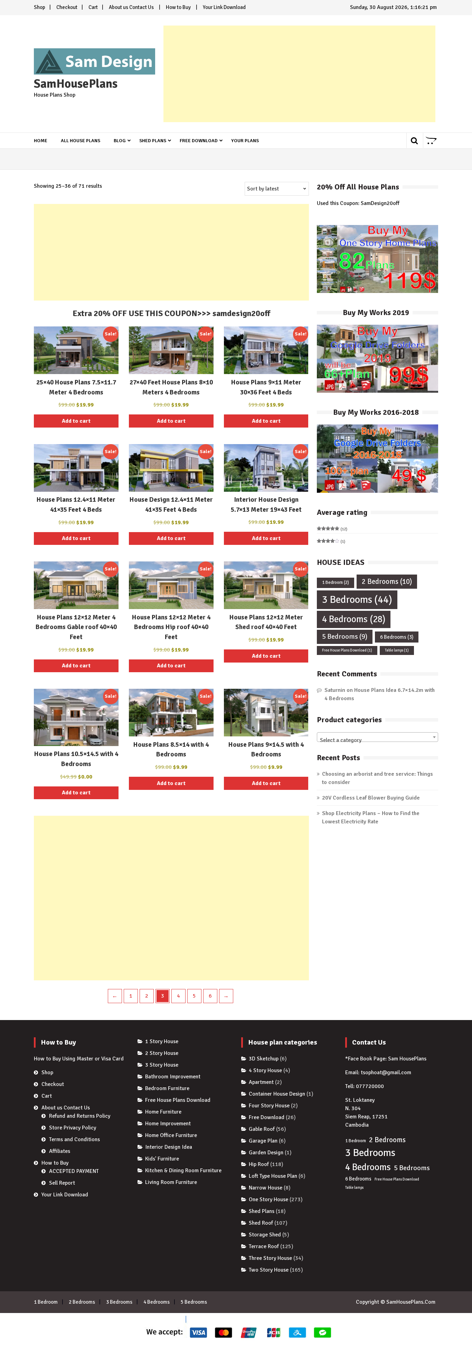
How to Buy (178, 7)
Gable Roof (262, 1129)
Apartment (261, 1082)
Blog (120, 141)
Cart (93, 7)
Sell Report (62, 1182)
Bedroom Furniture (167, 1088)
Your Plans (245, 141)
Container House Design (277, 1093)
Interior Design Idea (168, 1147)
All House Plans (80, 141)
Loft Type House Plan (273, 1176)
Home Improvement (168, 1123)
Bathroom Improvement (172, 1076)
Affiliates (59, 1151)
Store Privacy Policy (72, 1127)
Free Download (199, 141)
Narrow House (265, 1187)
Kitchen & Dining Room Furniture (183, 1170)
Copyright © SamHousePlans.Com (395, 1302)
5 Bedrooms (344, 636)
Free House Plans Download (347, 650)
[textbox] (377, 740)
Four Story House (269, 1105)
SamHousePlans (75, 84)
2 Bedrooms (387, 581)
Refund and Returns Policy (79, 1116)
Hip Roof (259, 1164)
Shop (39, 7)
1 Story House (161, 1041)
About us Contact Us (131, 7)
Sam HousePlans (407, 1058)
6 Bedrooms (396, 637)
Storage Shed (265, 1234)
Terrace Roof (264, 1246)
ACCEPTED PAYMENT (74, 1171)
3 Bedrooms (357, 599)
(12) (332, 529)
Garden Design (266, 1152)
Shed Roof (261, 1222)
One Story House (268, 1199)
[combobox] (377, 737)
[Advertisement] (299, 74)
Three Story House (270, 1258)
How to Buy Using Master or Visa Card (79, 1058)
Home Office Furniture (171, 1135)
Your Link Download (224, 7)
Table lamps (397, 650)
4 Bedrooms (353, 619)
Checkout (66, 7)
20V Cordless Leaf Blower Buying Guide (371, 797)
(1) (331, 542)
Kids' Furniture (162, 1158)
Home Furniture (163, 1111)
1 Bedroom (335, 582)
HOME (40, 141)
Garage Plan (263, 1140)
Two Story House (269, 1269)
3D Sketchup (264, 1058)
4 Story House (265, 1070)
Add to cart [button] (76, 421)
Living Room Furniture (171, 1182)
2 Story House (161, 1053)
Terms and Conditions (74, 1139)
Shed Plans (152, 141)
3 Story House (161, 1064)
